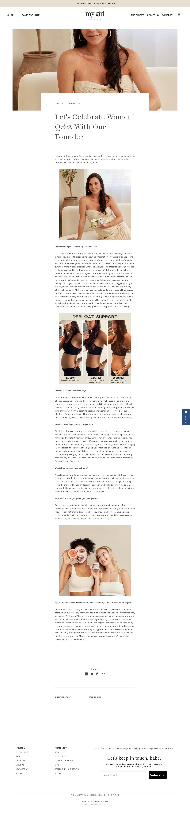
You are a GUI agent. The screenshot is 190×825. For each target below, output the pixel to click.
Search (58, 752)
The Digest (137, 15)
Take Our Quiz (31, 15)
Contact (167, 15)
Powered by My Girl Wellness (95, 805)
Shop (10, 15)
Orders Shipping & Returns (67, 769)
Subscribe (157, 775)
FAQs (57, 765)
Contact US (60, 773)
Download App (22, 769)
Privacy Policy (61, 756)
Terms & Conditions (64, 761)
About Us (153, 15)
